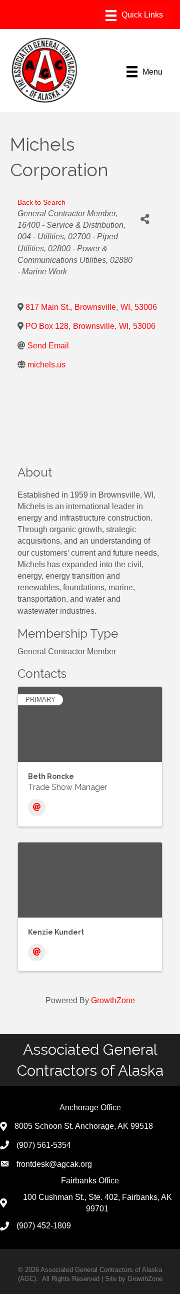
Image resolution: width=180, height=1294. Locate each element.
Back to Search (42, 202)
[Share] (145, 219)
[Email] (37, 807)
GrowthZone (113, 1000)
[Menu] (134, 15)
